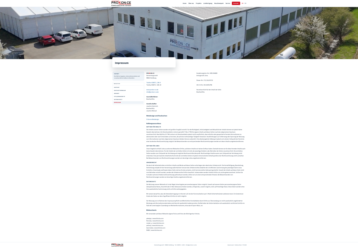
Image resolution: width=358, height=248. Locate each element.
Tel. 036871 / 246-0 (180, 245)
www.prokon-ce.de (152, 90)
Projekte (198, 3)
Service (228, 3)
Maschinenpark (219, 3)
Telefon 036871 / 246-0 (153, 83)
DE (242, 3)
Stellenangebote (119, 96)
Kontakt (236, 3)
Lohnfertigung (207, 3)
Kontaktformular (120, 90)
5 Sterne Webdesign (152, 119)
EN (245, 3)
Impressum (117, 102)
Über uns (191, 3)
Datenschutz (118, 99)
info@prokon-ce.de (152, 92)
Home (184, 3)
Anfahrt (116, 93)
